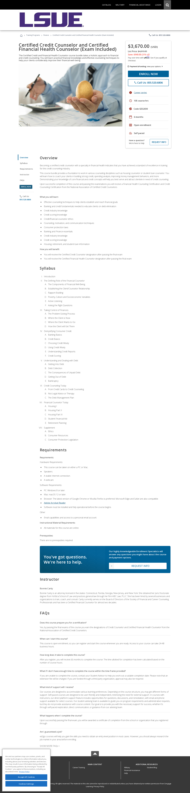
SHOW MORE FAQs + (50, 746)
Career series (140, 92)
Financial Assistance (132, 770)
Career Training (79, 767)
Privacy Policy (99, 786)
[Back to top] (95, 763)
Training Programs (33, 35)
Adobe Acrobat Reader (55, 502)
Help (126, 773)
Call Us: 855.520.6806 (159, 35)
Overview (24, 157)
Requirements (26, 169)
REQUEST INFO (159, 142)
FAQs (22, 180)
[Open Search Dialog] (167, 4)
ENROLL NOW (148, 74)
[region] (26, 770)
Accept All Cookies (26, 777)
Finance (46, 35)
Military (127, 767)
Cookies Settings (26, 784)
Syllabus (24, 163)
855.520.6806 (25, 199)
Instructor (24, 174)
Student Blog (152, 767)
